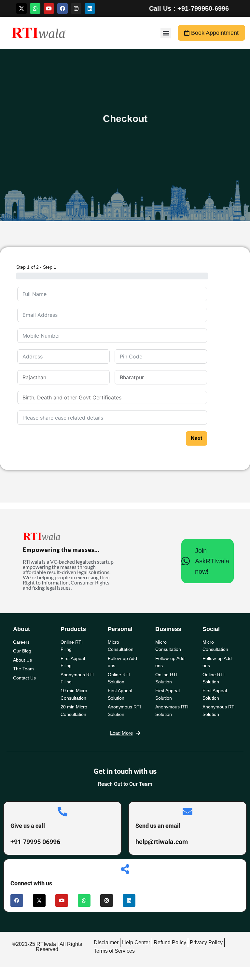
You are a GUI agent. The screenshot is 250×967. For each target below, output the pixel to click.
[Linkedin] (90, 8)
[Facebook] (62, 8)
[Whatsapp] (35, 8)
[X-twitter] (21, 8)
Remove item (195, 397)
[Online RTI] (77, 466)
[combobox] (112, 397)
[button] (165, 33)
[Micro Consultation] (147, 466)
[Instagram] (76, 8)
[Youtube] (49, 8)
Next (196, 530)
